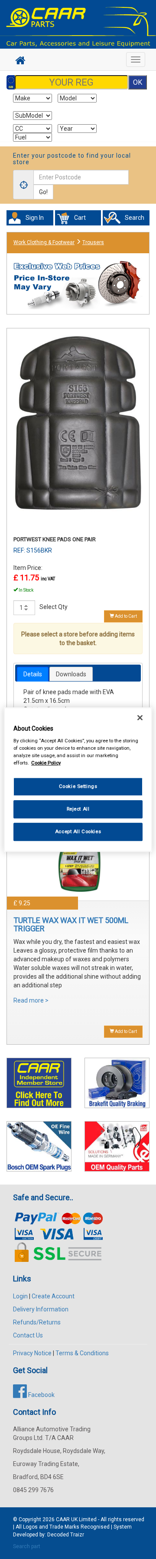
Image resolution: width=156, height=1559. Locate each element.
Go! (43, 192)
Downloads (71, 674)
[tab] (33, 674)
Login (20, 1296)
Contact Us (28, 1335)
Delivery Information (40, 1309)
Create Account (53, 1296)
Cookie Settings (78, 787)
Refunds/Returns (37, 1322)
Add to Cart (125, 616)
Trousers (93, 242)
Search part (26, 1546)
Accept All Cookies (78, 831)
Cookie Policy (46, 763)
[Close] (140, 717)
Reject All (78, 809)
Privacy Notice (32, 1353)
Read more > (31, 1000)
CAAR (63, 1519)
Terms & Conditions (82, 1353)
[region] (78, 779)
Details (32, 674)
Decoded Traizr (65, 1535)
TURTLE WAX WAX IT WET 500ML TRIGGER (70, 924)
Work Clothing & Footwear (44, 242)
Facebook (41, 1394)
